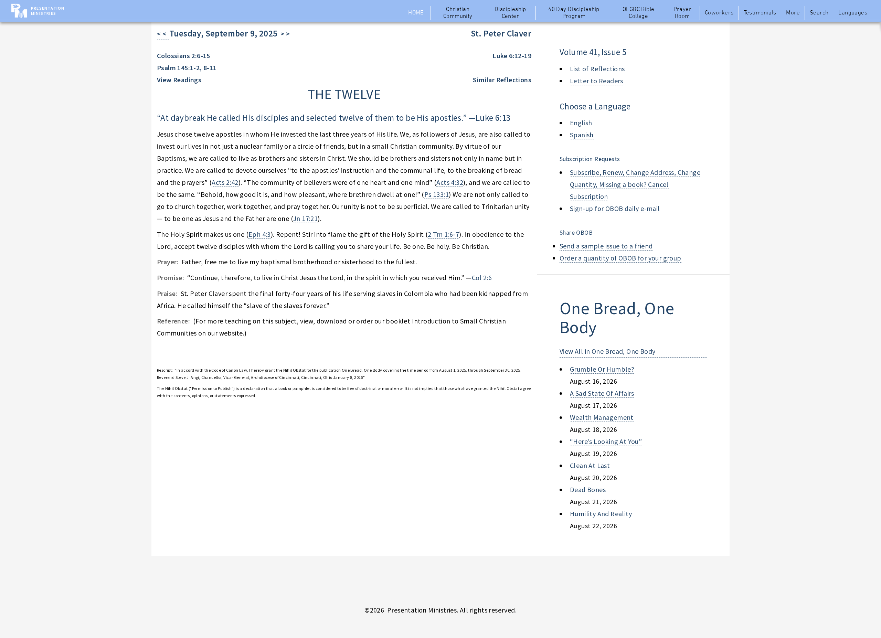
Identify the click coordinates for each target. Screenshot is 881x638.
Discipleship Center (510, 13)
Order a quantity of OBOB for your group (620, 258)
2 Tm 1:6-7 (443, 234)
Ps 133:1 (436, 194)
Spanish (582, 134)
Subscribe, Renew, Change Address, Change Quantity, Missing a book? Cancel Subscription (635, 184)
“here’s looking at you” (606, 441)
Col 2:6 (482, 277)
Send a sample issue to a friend (606, 246)
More (793, 13)
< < (163, 33)
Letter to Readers (596, 80)
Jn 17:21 (305, 218)
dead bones (588, 489)
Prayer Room (682, 13)
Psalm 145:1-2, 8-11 (187, 67)
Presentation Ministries (47, 11)
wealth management (602, 417)
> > (283, 33)
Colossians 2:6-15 (183, 55)
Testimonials (760, 13)
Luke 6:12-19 (511, 55)
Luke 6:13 (493, 117)
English (581, 122)
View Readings (179, 79)
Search (819, 13)
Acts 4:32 (449, 182)
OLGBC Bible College (638, 13)
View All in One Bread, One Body (607, 351)
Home (416, 13)
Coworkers (719, 13)
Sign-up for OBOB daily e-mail (615, 208)
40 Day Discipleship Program (573, 13)
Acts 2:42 (225, 182)
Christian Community (458, 13)
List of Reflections (597, 68)
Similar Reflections (502, 79)
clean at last (590, 465)
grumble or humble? (602, 369)
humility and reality (601, 513)
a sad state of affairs (602, 393)
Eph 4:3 (259, 234)
